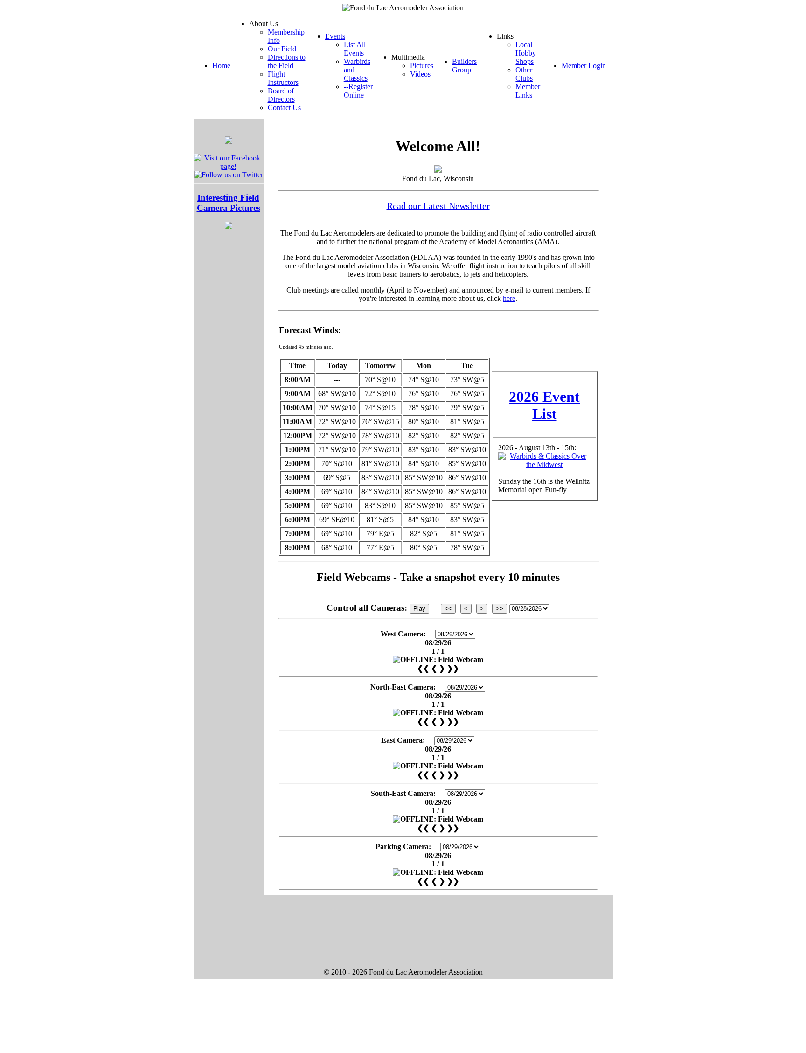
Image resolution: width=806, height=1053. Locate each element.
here (509, 298)
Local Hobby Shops (525, 53)
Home (221, 66)
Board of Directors (281, 95)
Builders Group (464, 65)
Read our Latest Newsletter (438, 206)
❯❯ (453, 668)
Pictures (421, 66)
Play (419, 608)
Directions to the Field (287, 61)
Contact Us (284, 108)
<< (448, 608)
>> (499, 608)
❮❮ (423, 668)
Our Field (282, 49)
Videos (420, 74)
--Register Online (358, 91)
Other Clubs (524, 74)
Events (335, 36)
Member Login (584, 66)
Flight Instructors (283, 78)
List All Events (355, 49)
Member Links (527, 91)
